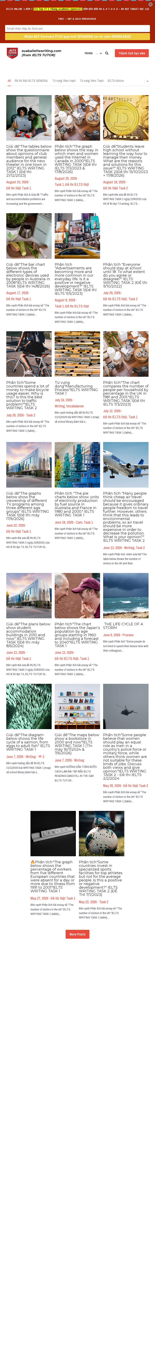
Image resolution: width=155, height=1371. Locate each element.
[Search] (106, 53)
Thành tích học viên (131, 53)
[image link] (12, 53)
